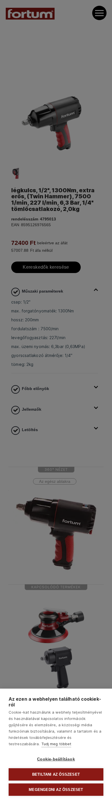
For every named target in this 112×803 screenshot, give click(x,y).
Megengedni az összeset (56, 789)
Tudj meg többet (56, 743)
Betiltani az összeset (56, 774)
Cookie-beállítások (56, 759)
